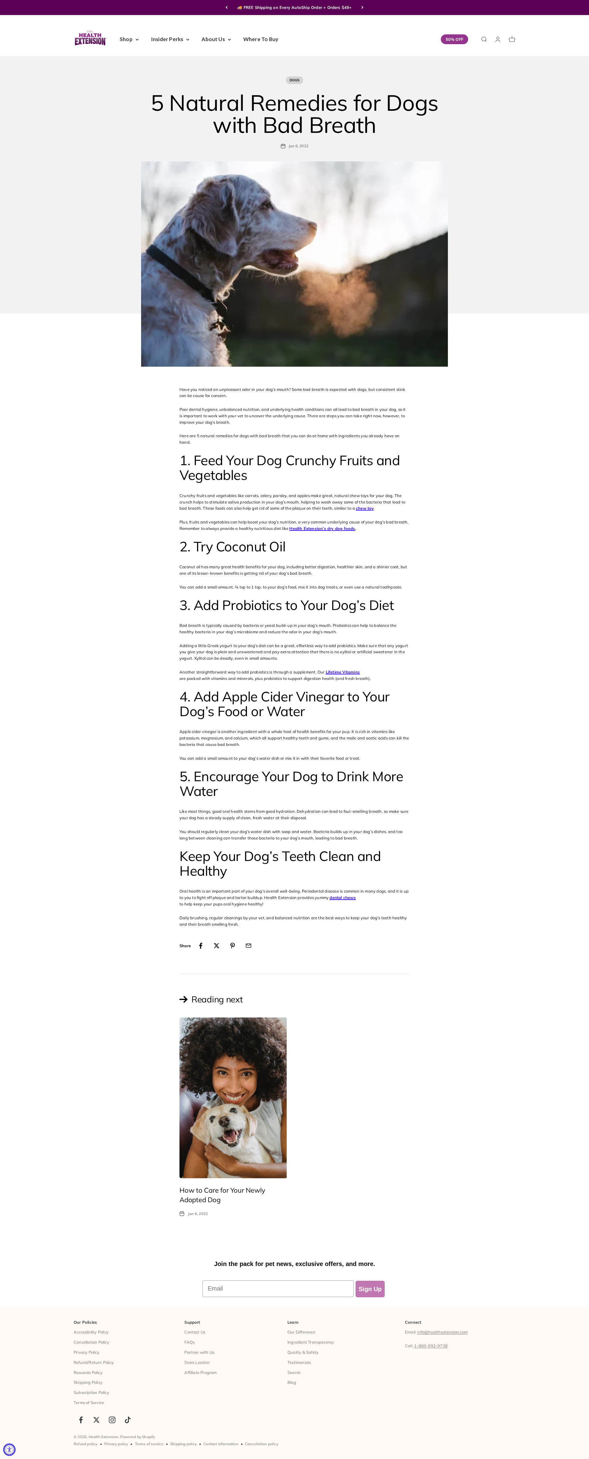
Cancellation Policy (91, 1342)
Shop (126, 39)
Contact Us (194, 1332)
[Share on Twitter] (216, 946)
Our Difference (301, 1332)
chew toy (365, 508)
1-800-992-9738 (431, 1345)
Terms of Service (89, 1402)
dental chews (342, 897)
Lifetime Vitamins (343, 672)
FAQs (189, 1342)
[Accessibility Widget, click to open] (9, 1449)
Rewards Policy (88, 1372)
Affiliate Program (200, 1372)
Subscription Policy (91, 1392)
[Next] (362, 7)
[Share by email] (248, 946)
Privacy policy (116, 1444)
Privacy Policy (86, 1352)
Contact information (220, 1444)
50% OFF (454, 39)
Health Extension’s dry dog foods (322, 528)
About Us (213, 39)
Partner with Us (199, 1352)
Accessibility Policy (91, 1332)
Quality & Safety (302, 1352)
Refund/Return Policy (94, 1362)
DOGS (295, 80)
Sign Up (370, 1289)
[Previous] (226, 7)
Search (294, 1372)
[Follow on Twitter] (96, 1420)
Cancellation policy (261, 1444)
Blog (291, 1382)
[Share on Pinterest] (232, 946)
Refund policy (86, 1444)
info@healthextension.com (442, 1332)
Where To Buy (260, 39)
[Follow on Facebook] (81, 1420)
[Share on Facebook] (200, 946)
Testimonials (299, 1362)
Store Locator (197, 1362)
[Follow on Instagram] (112, 1420)
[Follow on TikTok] (128, 1420)
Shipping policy (183, 1444)
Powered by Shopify (137, 1436)
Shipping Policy (88, 1382)
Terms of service (149, 1444)
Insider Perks (167, 39)
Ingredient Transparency (310, 1342)
